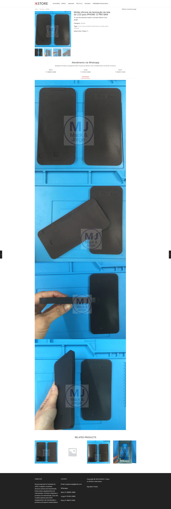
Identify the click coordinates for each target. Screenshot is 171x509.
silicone (76, 28)
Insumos (87, 3)
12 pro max (81, 26)
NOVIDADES (56, 3)
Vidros (63, 3)
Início (36, 9)
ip (86, 26)
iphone (89, 26)
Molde (47, 9)
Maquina (71, 3)
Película (79, 3)
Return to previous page (129, 9)
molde (102, 26)
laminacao (95, 26)
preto (106, 26)
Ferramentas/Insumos (100, 3)
